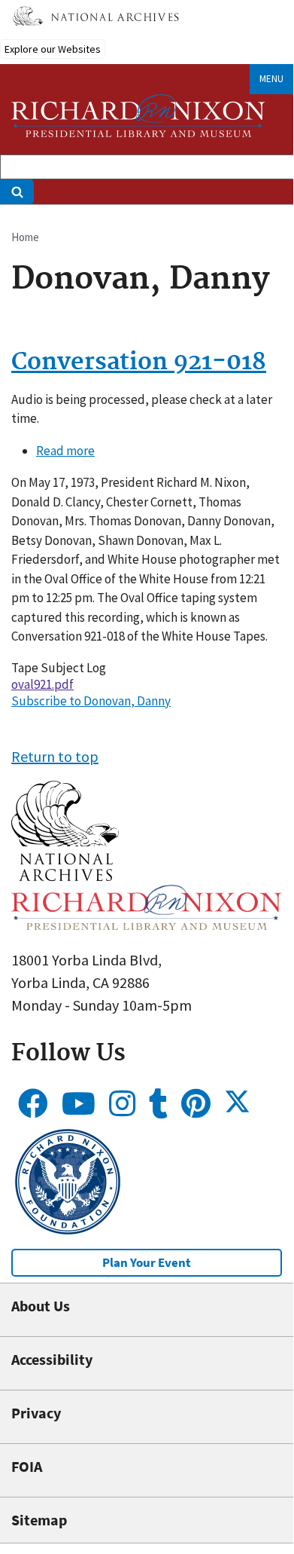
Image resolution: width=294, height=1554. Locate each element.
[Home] (138, 115)
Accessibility (51, 1359)
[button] (65, 875)
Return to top (55, 756)
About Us (40, 1305)
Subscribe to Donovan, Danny (91, 701)
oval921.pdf (42, 684)
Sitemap (39, 1519)
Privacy (36, 1412)
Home (25, 237)
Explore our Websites (53, 49)
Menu (271, 78)
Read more (65, 450)
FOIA (26, 1466)
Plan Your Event (146, 1262)
